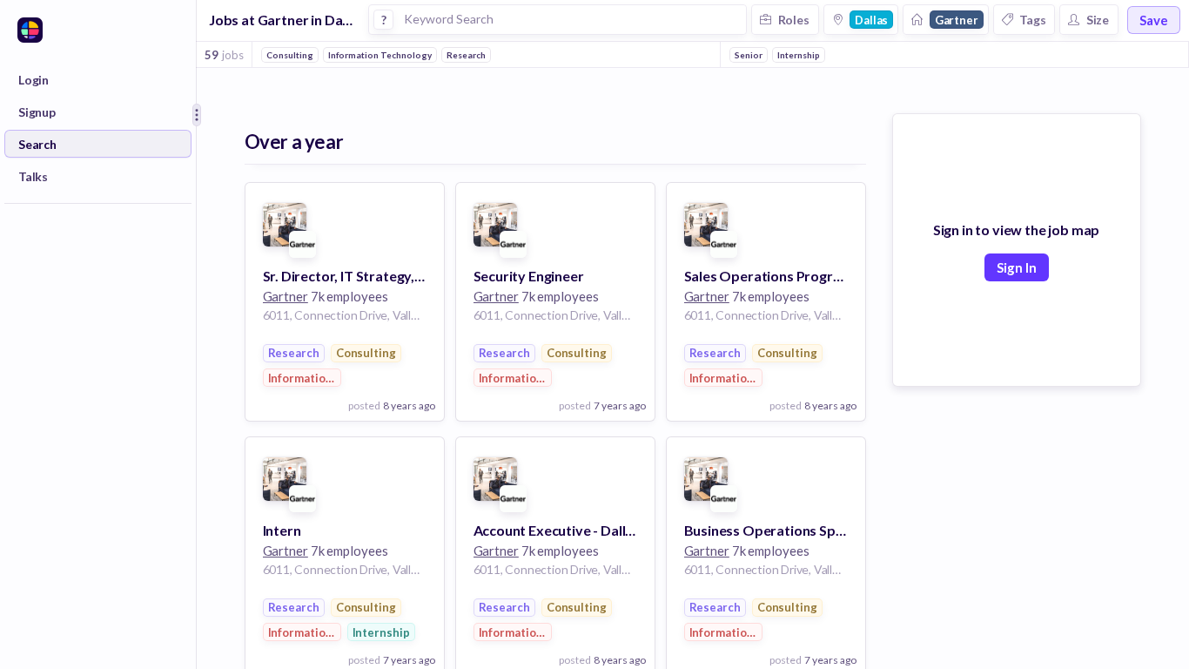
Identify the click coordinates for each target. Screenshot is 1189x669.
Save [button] (1153, 20)
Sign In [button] (1017, 267)
